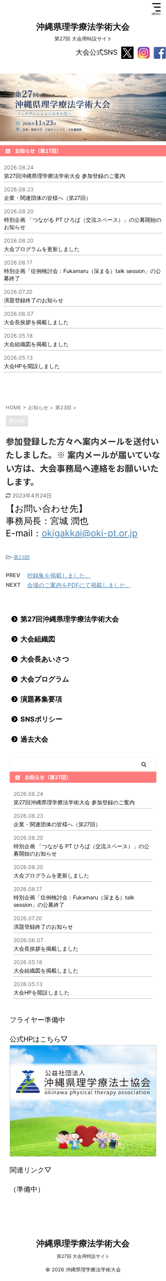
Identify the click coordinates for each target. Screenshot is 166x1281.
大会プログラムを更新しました (42, 249)
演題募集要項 (41, 699)
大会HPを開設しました (32, 366)
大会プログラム (44, 679)
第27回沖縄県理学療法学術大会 (69, 619)
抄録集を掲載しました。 (59, 575)
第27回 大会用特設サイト (83, 1256)
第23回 (22, 557)
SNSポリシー (41, 719)
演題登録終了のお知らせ (33, 300)
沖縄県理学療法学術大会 (83, 27)
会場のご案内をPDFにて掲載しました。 (79, 585)
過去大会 (34, 739)
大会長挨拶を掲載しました (36, 322)
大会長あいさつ (44, 659)
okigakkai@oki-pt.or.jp (89, 533)
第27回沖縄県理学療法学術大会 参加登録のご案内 (64, 175)
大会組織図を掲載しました (36, 344)
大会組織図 (37, 639)
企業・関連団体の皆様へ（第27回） (47, 197)
